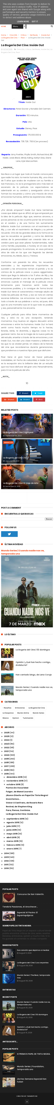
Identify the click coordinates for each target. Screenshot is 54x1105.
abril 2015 (12, 837)
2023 (7, 743)
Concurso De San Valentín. (30, 894)
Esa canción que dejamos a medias (33, 950)
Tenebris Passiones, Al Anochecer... (20, 906)
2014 (6, 853)
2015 (6, 773)
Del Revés (34, 35)
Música (6, 718)
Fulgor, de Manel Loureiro (19, 791)
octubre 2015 (14, 784)
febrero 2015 (13, 845)
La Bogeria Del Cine (9, 37)
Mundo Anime (23, 713)
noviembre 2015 (15, 780)
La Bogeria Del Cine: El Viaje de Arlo (20, 483)
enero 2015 (12, 848)
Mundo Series (38, 713)
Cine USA (13, 35)
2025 (7, 736)
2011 (6, 864)
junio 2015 (12, 830)
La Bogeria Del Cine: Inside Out (22, 814)
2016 (6, 770)
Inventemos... (13, 799)
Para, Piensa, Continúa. (18, 810)
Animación (8, 442)
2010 (6, 868)
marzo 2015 (13, 841)
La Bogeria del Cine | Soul (16, 457)
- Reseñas (7, 708)
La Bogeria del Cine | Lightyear (18, 432)
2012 (6, 861)
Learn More (23, 21)
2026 (7, 732)
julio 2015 (11, 826)
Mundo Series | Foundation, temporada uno (30, 1068)
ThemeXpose (32, 1096)
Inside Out (45, 35)
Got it (35, 21)
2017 (6, 766)
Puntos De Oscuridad (17, 787)
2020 (7, 755)
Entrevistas (20, 708)
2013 (6, 857)
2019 (6, 758)
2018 (6, 762)
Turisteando (28, 718)
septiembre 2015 (16, 818)
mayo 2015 (12, 833)
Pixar (23, 37)
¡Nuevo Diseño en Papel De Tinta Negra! (27, 795)
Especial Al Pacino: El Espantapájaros (27, 914)
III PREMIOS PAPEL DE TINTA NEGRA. (33, 1054)
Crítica (23, 35)
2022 (7, 747)
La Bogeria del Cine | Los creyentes (32, 962)
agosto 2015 (13, 822)
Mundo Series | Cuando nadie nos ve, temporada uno (22, 552)
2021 (6, 751)
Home (3, 26)
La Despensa (8, 713)
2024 (7, 740)
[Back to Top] (27, 1102)
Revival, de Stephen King (19, 806)
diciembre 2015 (15, 777)
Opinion (15, 718)
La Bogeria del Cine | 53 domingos (33, 649)
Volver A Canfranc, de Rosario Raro (24, 802)
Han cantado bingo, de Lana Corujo (34, 674)
